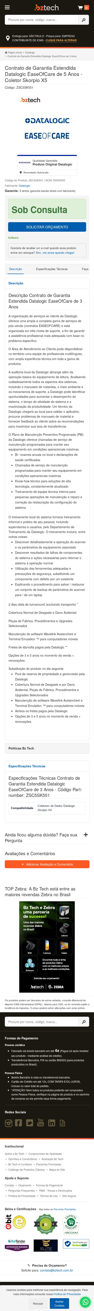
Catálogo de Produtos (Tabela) (26, 1169)
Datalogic (30, 52)
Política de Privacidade (22, 1196)
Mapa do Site (57, 1169)
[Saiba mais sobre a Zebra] (47, 947)
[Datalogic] (24, 162)
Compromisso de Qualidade (45, 1153)
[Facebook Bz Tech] (19, 1125)
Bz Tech (47, 7)
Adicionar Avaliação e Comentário (49, 864)
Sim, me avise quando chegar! (55, 252)
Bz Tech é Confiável (20, 1164)
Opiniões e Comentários (22, 1159)
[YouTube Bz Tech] (41, 1125)
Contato (9, 1185)
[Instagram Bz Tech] (9, 1125)
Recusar (38, 1303)
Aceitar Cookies (59, 1303)
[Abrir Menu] (10, 7)
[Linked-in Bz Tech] (52, 1125)
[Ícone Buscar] (83, 20)
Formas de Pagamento (49, 1185)
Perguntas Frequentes (21, 1190)
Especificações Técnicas (52, 269)
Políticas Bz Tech (21, 748)
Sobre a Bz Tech (14, 1153)
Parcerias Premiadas (48, 1164)
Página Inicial (15, 52)
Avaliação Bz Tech (52, 1159)
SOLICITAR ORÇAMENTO (47, 226)
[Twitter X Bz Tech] (30, 1125)
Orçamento (24, 1185)
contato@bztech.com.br (56, 1270)
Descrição (15, 269)
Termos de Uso (49, 1196)
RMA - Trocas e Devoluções (55, 1190)
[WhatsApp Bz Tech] (85, 1302)
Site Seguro (69, 1196)
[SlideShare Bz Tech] (63, 1125)
